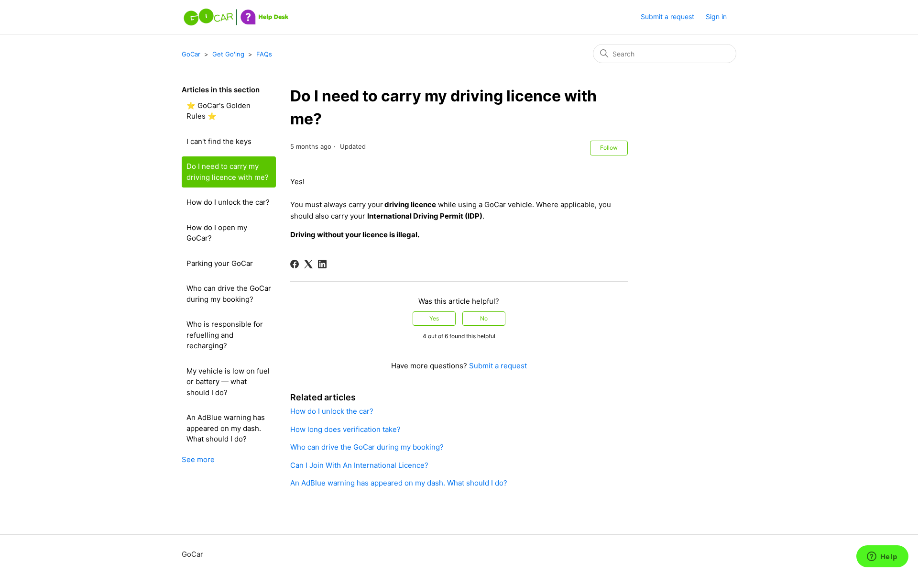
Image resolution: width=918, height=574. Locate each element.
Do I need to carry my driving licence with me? (227, 172)
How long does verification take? (345, 429)
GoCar (191, 54)
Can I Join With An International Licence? (359, 465)
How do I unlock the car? (228, 202)
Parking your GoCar (219, 263)
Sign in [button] (716, 16)
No (484, 318)
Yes (434, 318)
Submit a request (667, 16)
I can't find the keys (218, 141)
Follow (609, 147)
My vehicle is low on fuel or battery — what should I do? (228, 381)
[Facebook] (294, 264)
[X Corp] (308, 264)
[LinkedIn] (322, 264)
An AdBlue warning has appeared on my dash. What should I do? (225, 428)
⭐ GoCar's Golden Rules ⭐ (218, 111)
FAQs (264, 54)
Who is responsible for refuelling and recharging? (224, 335)
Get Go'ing (228, 54)
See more (198, 459)
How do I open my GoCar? (216, 233)
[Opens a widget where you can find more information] (882, 557)
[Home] (237, 17)
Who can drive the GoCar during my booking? (228, 294)
